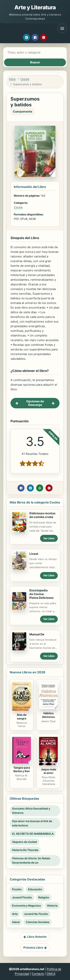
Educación (35, 889)
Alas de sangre (21, 716)
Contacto (38, 974)
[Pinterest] (43, 37)
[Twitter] (26, 37)
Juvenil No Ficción (36, 913)
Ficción (17, 889)
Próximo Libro (33, 947)
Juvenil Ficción (22, 897)
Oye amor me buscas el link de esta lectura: (32, 823)
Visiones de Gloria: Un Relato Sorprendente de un (31, 860)
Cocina (24, 79)
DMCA (51, 974)
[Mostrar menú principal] (62, 28)
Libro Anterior (37, 937)
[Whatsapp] (39, 487)
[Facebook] (35, 37)
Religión (43, 897)
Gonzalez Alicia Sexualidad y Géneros (31, 810)
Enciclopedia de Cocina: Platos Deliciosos (41, 594)
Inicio (12, 79)
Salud (16, 922)
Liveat (33, 554)
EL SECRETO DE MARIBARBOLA (33, 833)
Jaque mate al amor (48, 771)
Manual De (36, 634)
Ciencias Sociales (37, 922)
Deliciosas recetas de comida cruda (42, 515)
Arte (15, 913)
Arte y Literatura (35, 7)
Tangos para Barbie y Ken (21, 769)
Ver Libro (48, 538)
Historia (52, 905)
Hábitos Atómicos (48, 715)
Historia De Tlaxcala (25, 850)
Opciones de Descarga (35, 403)
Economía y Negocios (26, 905)
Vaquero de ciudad (24, 841)
